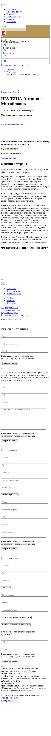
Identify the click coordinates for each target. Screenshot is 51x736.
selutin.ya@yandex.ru (10, 310)
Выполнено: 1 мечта (10, 92)
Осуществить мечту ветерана (14, 65)
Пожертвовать (7, 700)
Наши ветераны (14, 17)
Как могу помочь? (15, 12)
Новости (11, 19)
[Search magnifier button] (3, 33)
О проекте (11, 9)
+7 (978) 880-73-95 (9, 307)
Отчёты (10, 14)
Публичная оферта (9, 312)
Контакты (11, 21)
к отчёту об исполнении (12, 124)
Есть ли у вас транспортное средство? (18, 632)
